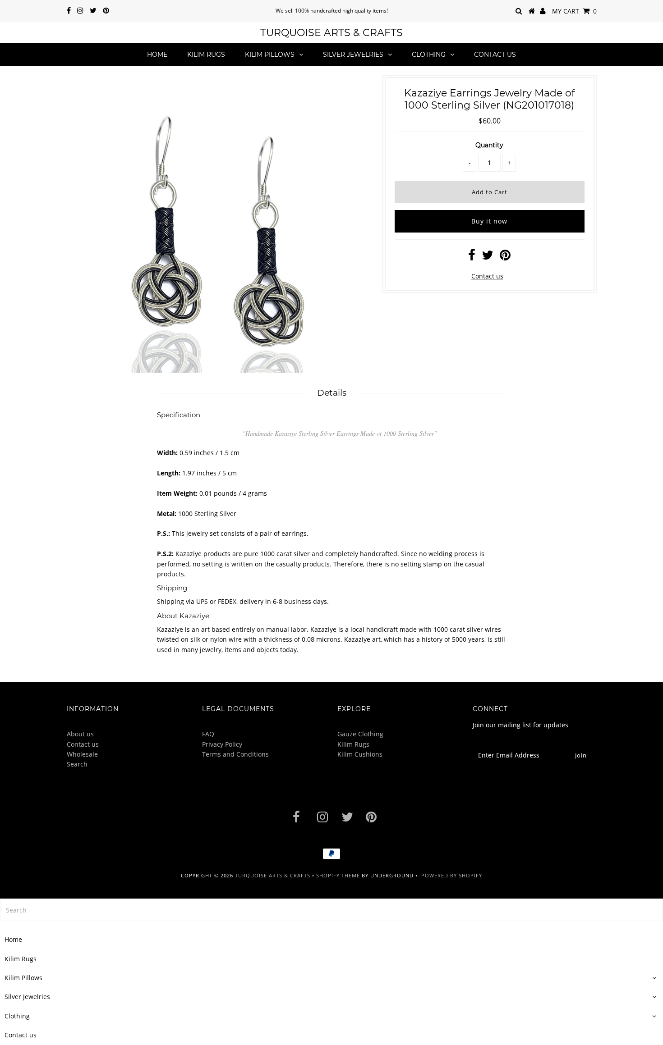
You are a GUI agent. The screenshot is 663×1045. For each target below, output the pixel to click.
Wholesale (82, 754)
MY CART (574, 11)
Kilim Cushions (359, 754)
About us (80, 734)
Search (77, 764)
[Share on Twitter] (487, 257)
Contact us (495, 54)
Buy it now (489, 221)
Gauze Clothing (360, 734)
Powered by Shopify (451, 875)
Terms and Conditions (235, 754)
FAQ (208, 734)
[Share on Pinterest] (505, 257)
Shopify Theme (338, 875)
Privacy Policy (222, 744)
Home (157, 54)
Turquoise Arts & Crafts (331, 33)
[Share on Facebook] (471, 257)
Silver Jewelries (353, 54)
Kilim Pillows (270, 54)
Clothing (429, 54)
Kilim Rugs (206, 54)
